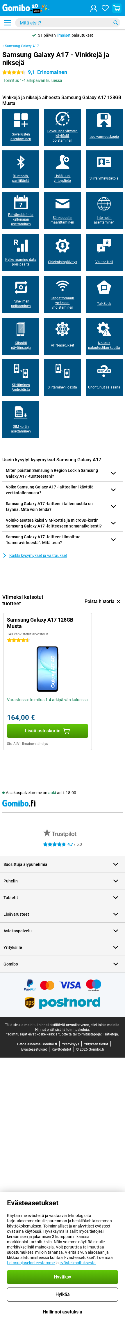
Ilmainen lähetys (35, 744)
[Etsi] (115, 22)
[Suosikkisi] (105, 8)
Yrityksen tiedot (96, 1044)
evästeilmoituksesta (78, 1262)
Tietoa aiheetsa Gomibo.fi (37, 1044)
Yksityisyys (70, 1044)
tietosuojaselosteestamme (31, 1262)
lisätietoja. (111, 1034)
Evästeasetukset (34, 1049)
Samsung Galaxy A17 (22, 46)
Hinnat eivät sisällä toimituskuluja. (62, 1030)
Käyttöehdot (61, 1049)
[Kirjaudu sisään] (93, 8)
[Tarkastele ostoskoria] (117, 8)
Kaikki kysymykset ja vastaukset (38, 555)
